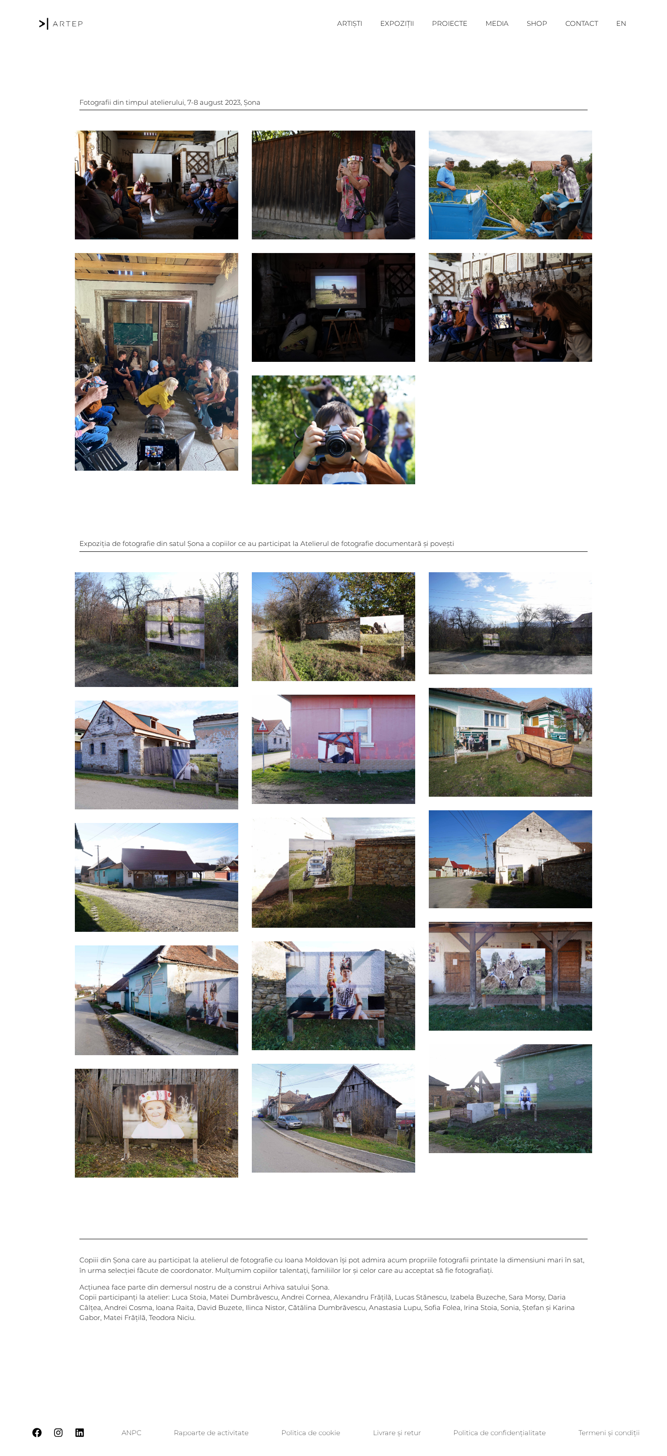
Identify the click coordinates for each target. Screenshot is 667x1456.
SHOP (537, 23)
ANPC (132, 1432)
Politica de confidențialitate (499, 1432)
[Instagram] (58, 1432)
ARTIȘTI (349, 23)
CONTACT (581, 23)
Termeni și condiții (609, 1432)
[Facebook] (36, 1432)
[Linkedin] (79, 1432)
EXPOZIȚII (397, 23)
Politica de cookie (310, 1432)
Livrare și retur (397, 1432)
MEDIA (497, 23)
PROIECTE (449, 23)
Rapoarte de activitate (211, 1432)
